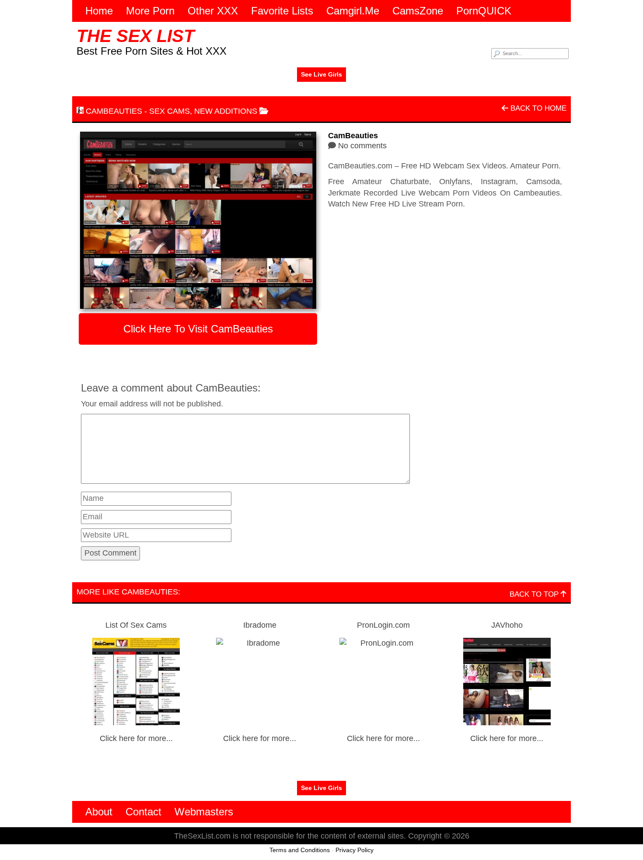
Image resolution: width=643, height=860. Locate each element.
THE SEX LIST (135, 35)
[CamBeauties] (198, 220)
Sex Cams (169, 111)
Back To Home (537, 108)
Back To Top (535, 594)
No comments (362, 145)
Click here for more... (136, 738)
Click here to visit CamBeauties (198, 329)
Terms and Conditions (299, 849)
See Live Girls (321, 74)
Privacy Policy (354, 849)
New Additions (225, 111)
